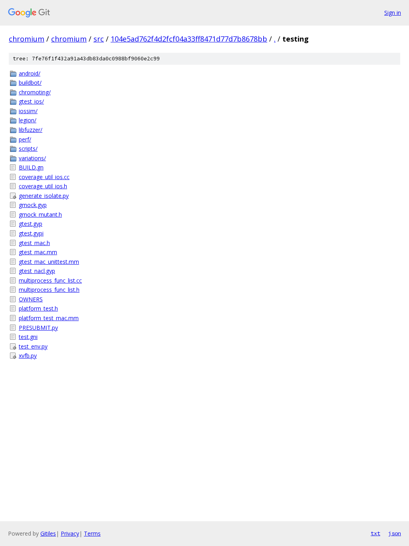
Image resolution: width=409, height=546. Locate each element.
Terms (92, 533)
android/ (29, 73)
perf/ (25, 139)
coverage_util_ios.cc (44, 177)
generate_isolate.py (44, 195)
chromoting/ (35, 92)
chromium (26, 39)
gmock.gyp (33, 205)
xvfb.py (28, 355)
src (98, 39)
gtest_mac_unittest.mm (49, 261)
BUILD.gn (31, 167)
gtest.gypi (31, 233)
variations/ (32, 158)
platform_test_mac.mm (49, 318)
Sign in (392, 12)
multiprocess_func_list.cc (50, 280)
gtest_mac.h (34, 243)
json (394, 533)
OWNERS (31, 299)
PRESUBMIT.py (38, 327)
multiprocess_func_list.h (49, 289)
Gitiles (48, 533)
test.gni (28, 337)
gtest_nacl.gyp (37, 271)
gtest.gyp (30, 223)
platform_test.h (38, 308)
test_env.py (33, 346)
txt (375, 533)
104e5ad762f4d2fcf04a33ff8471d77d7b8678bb (189, 39)
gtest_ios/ (31, 101)
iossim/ (28, 111)
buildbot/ (30, 82)
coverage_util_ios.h (43, 186)
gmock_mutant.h (40, 214)
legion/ (27, 120)
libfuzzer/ (30, 130)
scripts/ (28, 148)
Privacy (70, 533)
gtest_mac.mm (38, 252)
